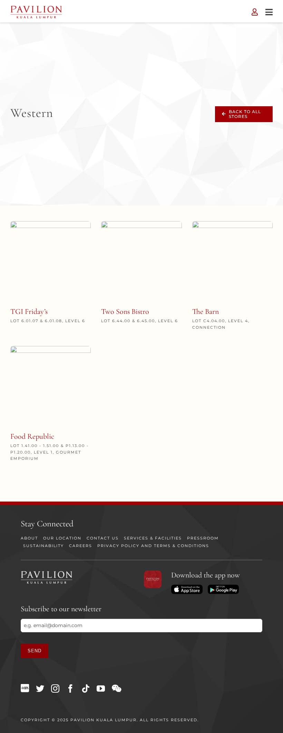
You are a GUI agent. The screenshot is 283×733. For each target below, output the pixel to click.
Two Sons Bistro (125, 311)
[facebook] (70, 688)
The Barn (205, 311)
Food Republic (32, 436)
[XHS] (25, 688)
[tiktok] (85, 688)
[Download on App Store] (186, 587)
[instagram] (55, 688)
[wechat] (116, 688)
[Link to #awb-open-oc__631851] (269, 12)
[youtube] (101, 688)
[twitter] (40, 688)
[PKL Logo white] (46, 573)
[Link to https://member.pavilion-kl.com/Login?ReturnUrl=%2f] (255, 12)
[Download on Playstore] (223, 587)
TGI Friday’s (29, 311)
